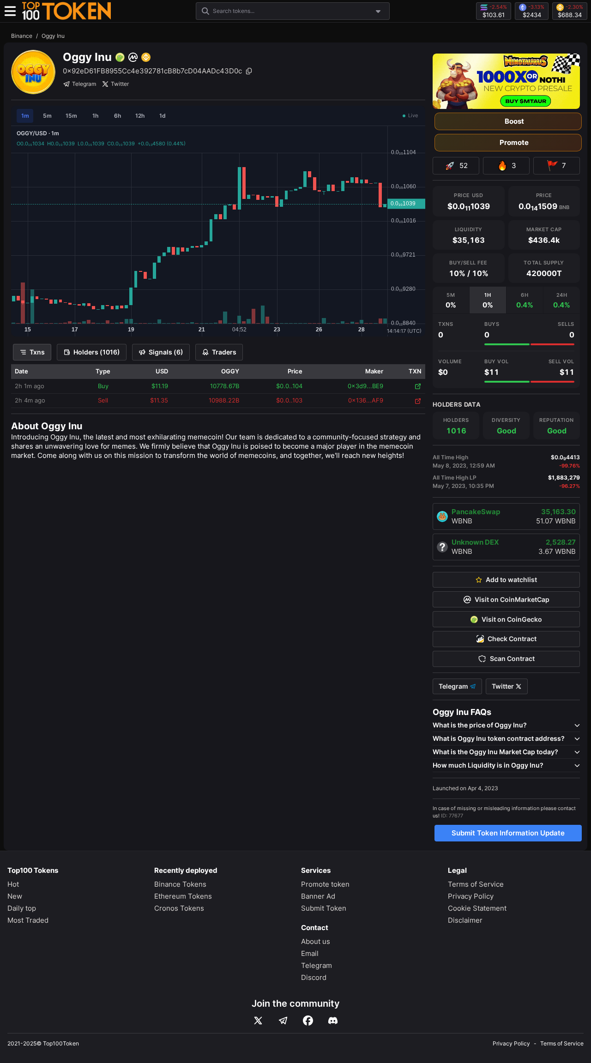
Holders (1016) (96, 352)
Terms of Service (476, 884)
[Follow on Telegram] (283, 1020)
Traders (224, 352)
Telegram (84, 83)
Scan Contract (512, 658)
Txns (37, 352)
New (14, 896)
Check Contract (512, 639)
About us (315, 941)
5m (47, 115)
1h (95, 115)
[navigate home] (66, 11)
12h (140, 115)
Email (310, 953)
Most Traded (27, 920)
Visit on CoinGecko (512, 619)
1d (162, 115)
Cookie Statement (477, 908)
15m (71, 115)
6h (117, 115)
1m (25, 115)
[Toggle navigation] (10, 11)
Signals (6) (166, 352)
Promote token (325, 884)
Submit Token (323, 908)
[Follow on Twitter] (258, 1020)
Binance (21, 35)
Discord (313, 977)
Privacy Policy (471, 896)
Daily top (21, 908)
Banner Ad (318, 896)
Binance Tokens (180, 884)
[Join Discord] (333, 1020)
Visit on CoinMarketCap (512, 599)
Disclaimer (465, 920)
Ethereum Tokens (183, 896)
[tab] (451, 300)
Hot (13, 884)
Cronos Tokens (179, 908)
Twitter (120, 83)
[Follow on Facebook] (308, 1020)
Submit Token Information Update (508, 833)
